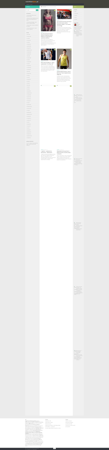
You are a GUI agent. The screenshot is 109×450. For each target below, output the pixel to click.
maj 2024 (28, 75)
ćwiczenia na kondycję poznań (35, 443)
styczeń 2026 (29, 44)
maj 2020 (28, 110)
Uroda (75, 17)
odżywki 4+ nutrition (28, 430)
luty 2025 (28, 63)
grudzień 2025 (29, 46)
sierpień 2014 (29, 137)
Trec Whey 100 (41, 440)
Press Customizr (35, 449)
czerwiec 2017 (29, 120)
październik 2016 (29, 135)
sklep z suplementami (33, 437)
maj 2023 (28, 81)
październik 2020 (29, 106)
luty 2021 (28, 102)
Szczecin (26, 440)
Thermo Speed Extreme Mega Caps (33, 440)
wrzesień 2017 (29, 118)
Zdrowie (58, 20)
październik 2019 (29, 114)
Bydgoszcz (34, 423)
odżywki (42, 32)
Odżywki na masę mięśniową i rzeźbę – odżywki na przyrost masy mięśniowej (32, 144)
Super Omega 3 (31, 439)
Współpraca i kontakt (29, 4)
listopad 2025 (29, 48)
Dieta (75, 11)
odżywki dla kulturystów (37, 430)
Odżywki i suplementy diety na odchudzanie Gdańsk (33, 432)
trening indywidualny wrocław (31, 441)
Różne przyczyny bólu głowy (69, 422)
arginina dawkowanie (30, 421)
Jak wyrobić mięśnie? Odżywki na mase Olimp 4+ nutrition (53, 428)
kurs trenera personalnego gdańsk (32, 424)
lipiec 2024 (28, 71)
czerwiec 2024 (29, 73)
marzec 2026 (29, 40)
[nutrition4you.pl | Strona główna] (32, 1)
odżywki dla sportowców (30, 431)
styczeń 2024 (29, 79)
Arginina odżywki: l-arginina (49, 422)
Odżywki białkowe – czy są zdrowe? (50, 426)
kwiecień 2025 (29, 61)
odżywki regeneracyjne (39, 433)
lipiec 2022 (28, 85)
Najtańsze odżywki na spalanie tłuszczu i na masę (34, 428)
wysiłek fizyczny (30, 442)
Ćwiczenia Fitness (36, 442)
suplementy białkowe (37, 439)
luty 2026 (28, 42)
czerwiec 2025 (29, 57)
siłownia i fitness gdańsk (37, 435)
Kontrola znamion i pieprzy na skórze (70, 425)
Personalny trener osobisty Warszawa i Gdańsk (33, 434)
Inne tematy (76, 13)
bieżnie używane (35, 422)
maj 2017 (28, 122)
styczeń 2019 (29, 116)
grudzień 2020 (29, 104)
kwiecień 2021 (29, 98)
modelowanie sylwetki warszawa (32, 426)
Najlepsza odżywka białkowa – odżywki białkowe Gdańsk (52, 425)
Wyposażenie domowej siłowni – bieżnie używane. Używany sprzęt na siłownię (63, 152)
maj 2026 (28, 38)
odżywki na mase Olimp (32, 433)
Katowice (41, 423)
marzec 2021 (29, 100)
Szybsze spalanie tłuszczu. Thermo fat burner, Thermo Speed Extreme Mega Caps (64, 73)
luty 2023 (28, 83)
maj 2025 (28, 59)
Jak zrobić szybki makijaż (69, 423)
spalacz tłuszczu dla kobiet (32, 438)
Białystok (30, 422)
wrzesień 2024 (29, 67)
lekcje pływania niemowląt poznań (34, 425)
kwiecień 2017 (29, 124)
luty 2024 (28, 77)
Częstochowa (37, 423)
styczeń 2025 (29, 65)
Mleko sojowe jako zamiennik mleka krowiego (78, 223)
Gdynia (39, 423)
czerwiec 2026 (29, 36)
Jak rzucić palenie (68, 426)
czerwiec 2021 (29, 96)
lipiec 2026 (28, 34)
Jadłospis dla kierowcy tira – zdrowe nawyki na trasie (79, 95)
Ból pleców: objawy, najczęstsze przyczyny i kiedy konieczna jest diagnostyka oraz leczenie (32, 19)
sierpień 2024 (29, 69)
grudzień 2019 (29, 112)
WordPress (29, 449)
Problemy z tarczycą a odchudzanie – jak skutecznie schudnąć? (79, 287)
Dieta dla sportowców (48, 423)
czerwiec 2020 (29, 108)
